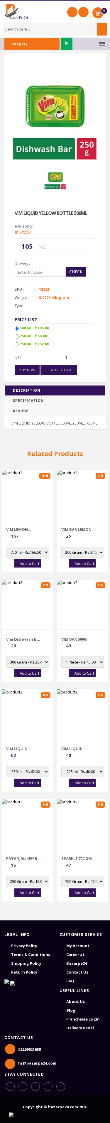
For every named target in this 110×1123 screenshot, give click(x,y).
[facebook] (10, 1086)
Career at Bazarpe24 (76, 959)
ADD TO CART (61, 370)
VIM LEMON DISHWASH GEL (20, 529)
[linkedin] (35, 1086)
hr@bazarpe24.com (37, 1063)
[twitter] (60, 1086)
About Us (75, 1001)
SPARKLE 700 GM (76, 858)
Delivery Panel (80, 1028)
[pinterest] (48, 1086)
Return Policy (24, 972)
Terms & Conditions (30, 954)
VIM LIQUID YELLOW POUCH (76, 749)
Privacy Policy (24, 945)
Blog (70, 1010)
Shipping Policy (26, 963)
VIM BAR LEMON (76, 529)
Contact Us (77, 972)
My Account (77, 945)
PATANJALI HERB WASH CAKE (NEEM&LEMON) (21, 858)
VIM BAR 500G (74, 639)
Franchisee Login (83, 1019)
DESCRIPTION (26, 390)
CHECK (75, 272)
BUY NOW (27, 370)
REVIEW (20, 410)
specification (28, 400)
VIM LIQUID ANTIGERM (17, 749)
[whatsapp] (22, 1086)
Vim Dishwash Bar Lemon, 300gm (23, 639)
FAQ (70, 981)
